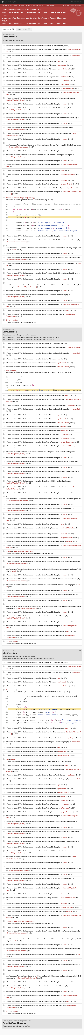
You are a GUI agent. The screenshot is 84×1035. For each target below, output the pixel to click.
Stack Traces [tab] (23, 29)
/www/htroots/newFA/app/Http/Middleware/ (27, 200)
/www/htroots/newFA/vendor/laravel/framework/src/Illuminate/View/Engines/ (36, 49)
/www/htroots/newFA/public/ (19, 322)
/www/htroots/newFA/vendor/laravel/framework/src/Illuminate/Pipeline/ (33, 92)
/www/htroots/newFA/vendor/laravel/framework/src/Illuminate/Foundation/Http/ (35, 188)
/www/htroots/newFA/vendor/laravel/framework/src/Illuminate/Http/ (33, 73)
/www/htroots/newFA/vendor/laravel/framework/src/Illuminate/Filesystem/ (35, 395)
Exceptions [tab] (8, 29)
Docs (77, 2)
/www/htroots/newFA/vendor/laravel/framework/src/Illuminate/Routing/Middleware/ (41, 98)
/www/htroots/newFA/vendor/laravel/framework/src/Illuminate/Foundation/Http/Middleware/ (42, 108)
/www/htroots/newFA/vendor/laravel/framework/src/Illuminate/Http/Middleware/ (37, 294)
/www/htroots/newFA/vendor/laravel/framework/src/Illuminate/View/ (31, 61)
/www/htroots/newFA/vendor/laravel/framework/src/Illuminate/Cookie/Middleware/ (39, 155)
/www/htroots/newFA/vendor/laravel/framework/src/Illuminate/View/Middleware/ (42, 117)
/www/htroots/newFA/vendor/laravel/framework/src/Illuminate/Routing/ (35, 45)
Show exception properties (13, 40)
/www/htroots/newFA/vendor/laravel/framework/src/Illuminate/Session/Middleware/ (39, 127)
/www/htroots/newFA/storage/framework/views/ (35, 373)
